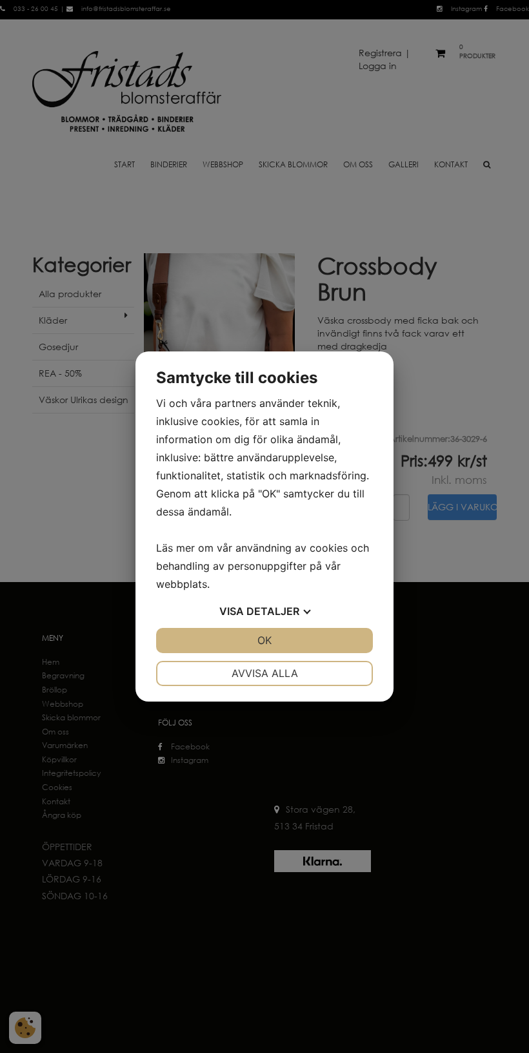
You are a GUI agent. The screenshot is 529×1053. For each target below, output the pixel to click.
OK (264, 640)
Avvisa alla (265, 673)
